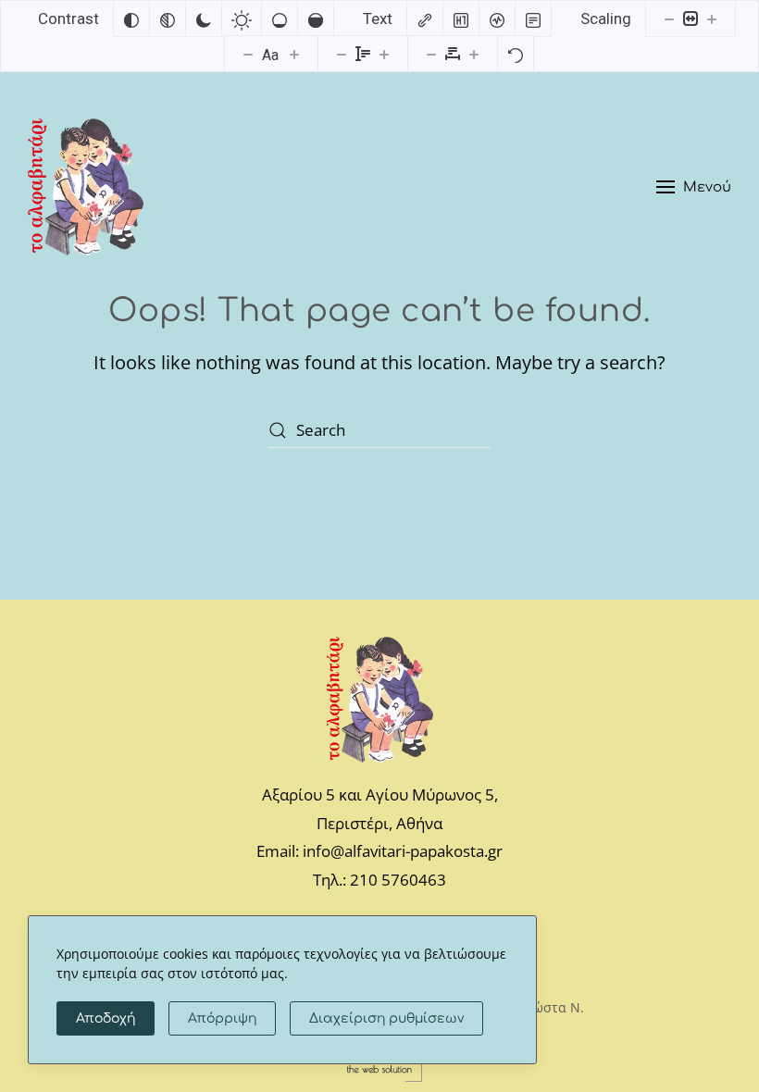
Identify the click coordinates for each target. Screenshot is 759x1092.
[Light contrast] (241, 18)
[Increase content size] (712, 18)
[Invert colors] (131, 18)
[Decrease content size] (669, 18)
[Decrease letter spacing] (431, 53)
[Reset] (515, 53)
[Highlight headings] (460, 18)
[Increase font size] (294, 53)
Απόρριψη (222, 1018)
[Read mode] (533, 18)
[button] (693, 186)
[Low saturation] (279, 18)
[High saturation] (315, 18)
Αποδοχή (105, 1018)
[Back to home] (85, 186)
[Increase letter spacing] (474, 53)
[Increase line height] (384, 53)
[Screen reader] (497, 18)
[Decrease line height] (341, 53)
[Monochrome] (167, 18)
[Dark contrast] (203, 18)
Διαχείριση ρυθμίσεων (386, 1018)
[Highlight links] (424, 18)
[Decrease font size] (248, 53)
